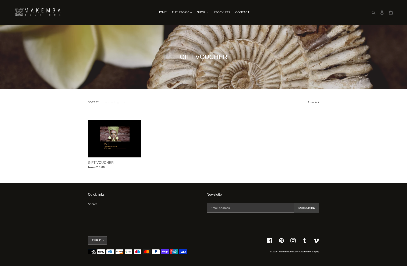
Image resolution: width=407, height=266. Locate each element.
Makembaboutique (288, 251)
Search (93, 204)
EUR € (96, 240)
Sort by (93, 102)
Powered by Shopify (308, 251)
